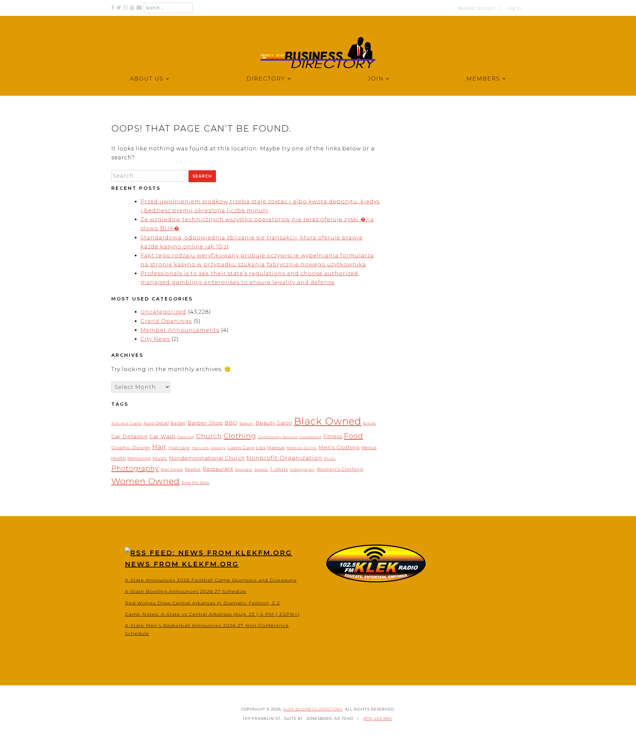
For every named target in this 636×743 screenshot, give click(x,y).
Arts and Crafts (126, 423)
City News (155, 339)
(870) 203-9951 (377, 718)
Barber (178, 423)
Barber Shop (205, 423)
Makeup (276, 447)
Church (209, 436)
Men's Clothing (339, 447)
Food (353, 435)
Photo (330, 458)
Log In (514, 8)
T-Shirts (279, 469)
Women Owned (145, 481)
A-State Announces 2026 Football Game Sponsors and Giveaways (210, 580)
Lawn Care (241, 447)
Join (376, 79)
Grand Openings (166, 321)
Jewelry (218, 448)
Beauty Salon (273, 423)
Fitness (332, 437)
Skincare (243, 469)
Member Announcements (179, 330)
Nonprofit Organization (284, 457)
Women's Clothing (340, 469)
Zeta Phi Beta (195, 483)
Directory (265, 79)
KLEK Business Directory (313, 709)
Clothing (240, 435)
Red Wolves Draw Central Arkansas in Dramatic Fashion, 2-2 (202, 603)
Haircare (179, 447)
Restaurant (218, 469)
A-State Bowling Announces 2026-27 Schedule (185, 591)
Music (159, 458)
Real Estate (172, 469)
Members (483, 79)
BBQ (231, 423)
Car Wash (162, 436)
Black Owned (327, 421)
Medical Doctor (302, 448)
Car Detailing (129, 436)
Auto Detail (156, 423)
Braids (369, 423)
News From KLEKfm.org (182, 564)
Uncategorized (163, 312)
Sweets (261, 469)
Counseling (310, 437)
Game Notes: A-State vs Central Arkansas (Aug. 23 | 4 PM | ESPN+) (212, 614)
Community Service (277, 437)
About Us (147, 79)
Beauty (246, 423)
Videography (302, 469)
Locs (261, 447)
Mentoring (139, 458)
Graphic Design (130, 447)
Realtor (193, 469)
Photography (135, 468)
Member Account (476, 8)
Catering (185, 437)
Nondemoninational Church (207, 458)
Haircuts (200, 448)
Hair (159, 447)
